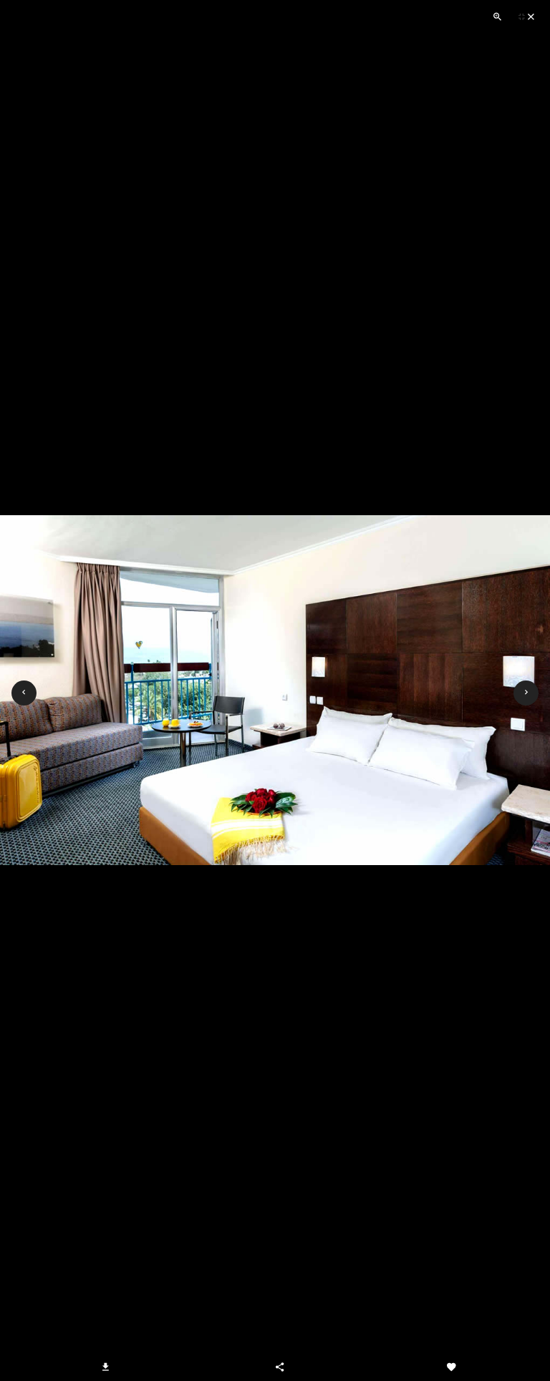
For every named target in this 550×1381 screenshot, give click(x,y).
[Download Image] (106, 1366)
